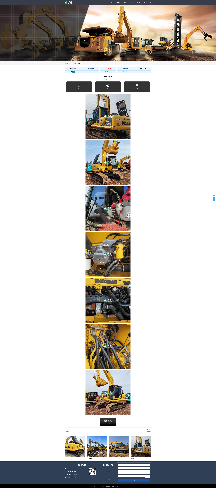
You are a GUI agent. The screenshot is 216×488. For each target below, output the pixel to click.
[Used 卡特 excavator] (73, 68)
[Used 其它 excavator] (142, 71)
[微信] (214, 196)
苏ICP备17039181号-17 (119, 486)
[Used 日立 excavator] (108, 68)
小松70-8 (67, 431)
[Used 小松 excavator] (90, 68)
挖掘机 (118, 2)
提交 (134, 480)
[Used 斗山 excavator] (73, 71)
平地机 (132, 2)
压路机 (145, 2)
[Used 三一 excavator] (125, 71)
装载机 (125, 2)
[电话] (214, 199)
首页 (112, 2)
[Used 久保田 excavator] (108, 71)
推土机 (138, 2)
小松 (79, 63)
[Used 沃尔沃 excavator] (142, 68)
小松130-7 (149, 431)
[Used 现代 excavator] (90, 71)
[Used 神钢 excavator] (125, 68)
